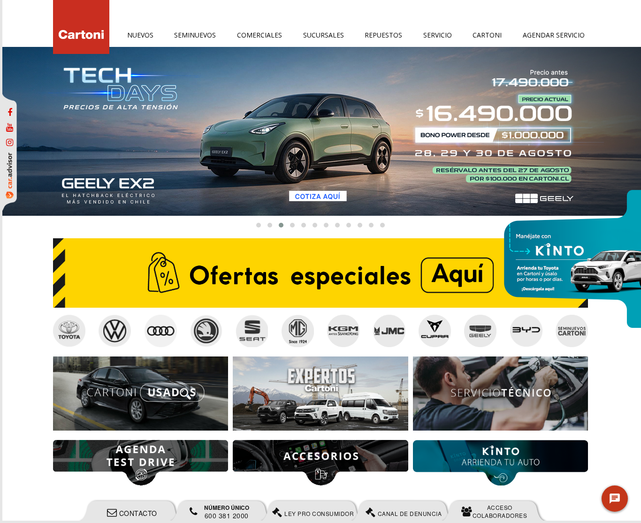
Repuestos (383, 34)
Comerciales (259, 34)
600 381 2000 (226, 512)
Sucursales (323, 34)
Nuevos (140, 34)
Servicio (437, 34)
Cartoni (487, 34)
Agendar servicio (554, 34)
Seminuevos (195, 34)
